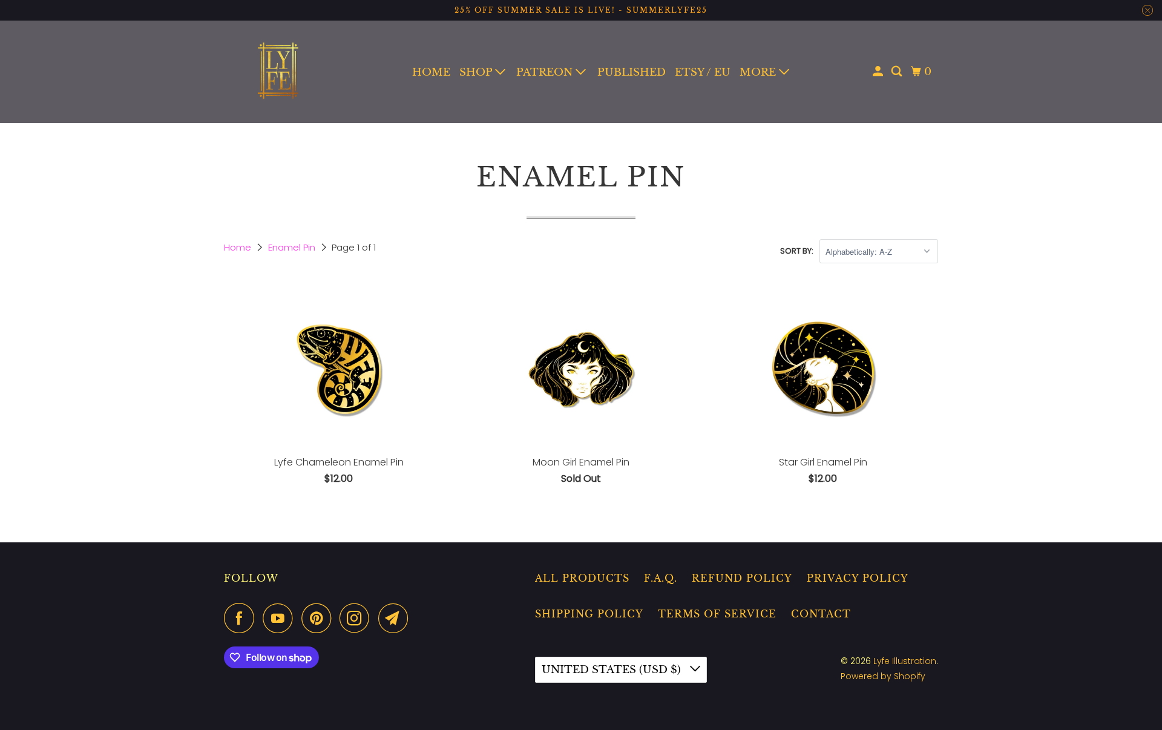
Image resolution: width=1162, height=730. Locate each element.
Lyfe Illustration (904, 661)
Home (239, 247)
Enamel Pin (293, 247)
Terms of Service (717, 614)
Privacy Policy (857, 578)
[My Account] (878, 72)
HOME (431, 72)
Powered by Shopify (883, 676)
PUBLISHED (631, 72)
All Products (582, 578)
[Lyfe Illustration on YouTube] (281, 618)
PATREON (546, 72)
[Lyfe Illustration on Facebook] (242, 618)
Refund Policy (742, 578)
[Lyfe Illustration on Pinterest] (319, 618)
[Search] (897, 72)
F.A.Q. (660, 578)
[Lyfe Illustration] (278, 72)
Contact (821, 614)
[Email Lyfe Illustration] (396, 618)
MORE (759, 72)
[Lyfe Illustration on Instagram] (358, 618)
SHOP (477, 72)
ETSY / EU (702, 72)
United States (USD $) (613, 669)
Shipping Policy (589, 614)
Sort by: (796, 251)
